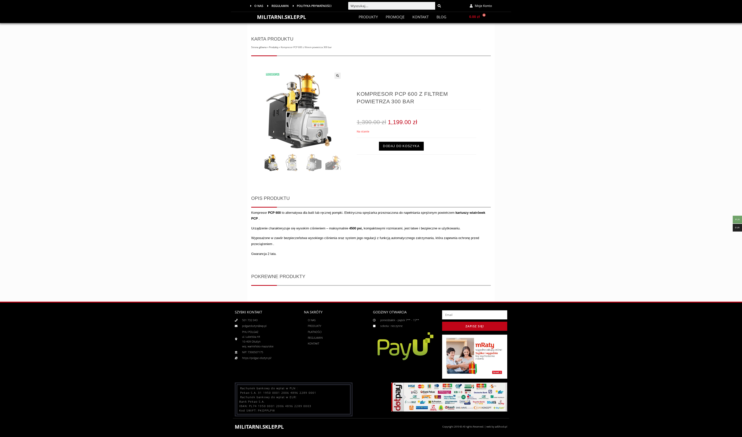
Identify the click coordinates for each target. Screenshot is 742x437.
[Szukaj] (439, 6)
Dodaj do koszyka (401, 146)
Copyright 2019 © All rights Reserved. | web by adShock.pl (474, 426)
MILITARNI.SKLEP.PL (281, 17)
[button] (337, 76)
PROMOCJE (395, 17)
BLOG (441, 17)
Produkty (368, 17)
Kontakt (420, 17)
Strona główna (259, 47)
